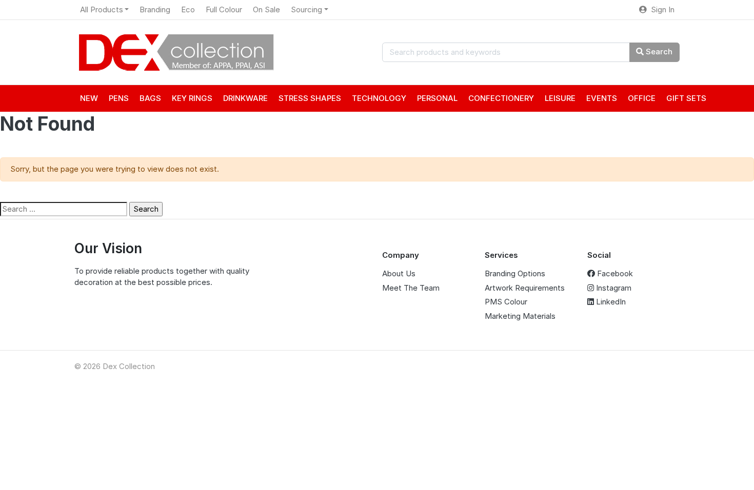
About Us (398, 273)
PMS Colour (506, 302)
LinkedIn (610, 302)
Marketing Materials (520, 316)
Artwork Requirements (525, 288)
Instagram (612, 288)
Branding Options (515, 273)
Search (658, 51)
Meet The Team (411, 288)
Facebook (614, 273)
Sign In (660, 9)
